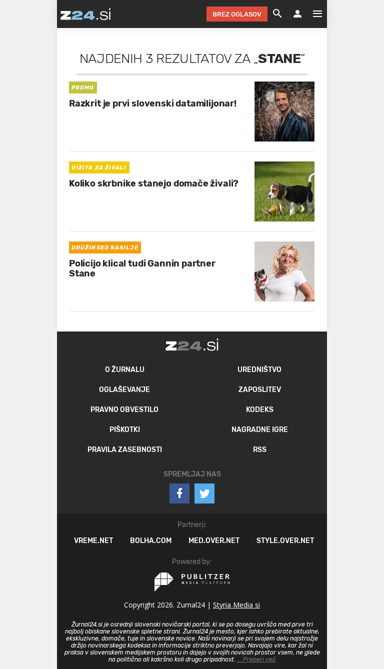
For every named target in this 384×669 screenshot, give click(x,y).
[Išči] (278, 14)
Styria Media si (236, 605)
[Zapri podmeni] (47, 13)
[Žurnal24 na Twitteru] (204, 494)
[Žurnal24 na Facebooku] (180, 494)
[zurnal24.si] (85, 14)
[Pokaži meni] (313, 14)
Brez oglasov (237, 14)
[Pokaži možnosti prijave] (298, 14)
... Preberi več (256, 659)
